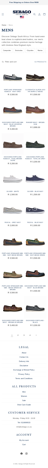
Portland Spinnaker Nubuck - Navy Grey (13, 90)
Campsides (7, 50)
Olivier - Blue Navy (35, 191)
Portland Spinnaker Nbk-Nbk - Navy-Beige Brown (13, 254)
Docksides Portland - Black (35, 321)
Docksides (19, 50)
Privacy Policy (24, 374)
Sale (24, 400)
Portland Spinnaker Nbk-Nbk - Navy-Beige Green (35, 254)
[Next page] (36, 335)
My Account (24, 440)
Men (24, 392)
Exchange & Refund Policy (23, 370)
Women (24, 396)
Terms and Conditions (24, 378)
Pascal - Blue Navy (35, 222)
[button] (2, 14)
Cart (24, 444)
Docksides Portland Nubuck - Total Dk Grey (35, 158)
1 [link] (12, 335)
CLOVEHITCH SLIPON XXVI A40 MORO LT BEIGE (35, 90)
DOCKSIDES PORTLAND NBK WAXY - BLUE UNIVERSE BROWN (12, 124)
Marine (40, 50)
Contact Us (24, 357)
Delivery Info (24, 361)
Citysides (30, 50)
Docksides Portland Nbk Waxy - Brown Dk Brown (12, 321)
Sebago (20, 464)
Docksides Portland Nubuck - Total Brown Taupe (12, 158)
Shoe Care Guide (24, 405)
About (24, 353)
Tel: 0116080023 (24, 422)
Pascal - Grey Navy (13, 222)
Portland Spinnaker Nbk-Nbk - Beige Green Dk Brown (13, 287)
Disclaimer (24, 366)
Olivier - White (13, 191)
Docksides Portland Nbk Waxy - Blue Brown (35, 287)
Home (4, 25)
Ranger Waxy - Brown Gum (35, 123)
